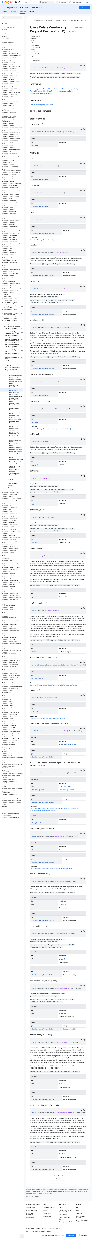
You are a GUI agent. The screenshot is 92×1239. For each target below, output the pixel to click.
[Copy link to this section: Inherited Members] (53, 111)
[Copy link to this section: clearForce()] (42, 245)
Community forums (48, 1207)
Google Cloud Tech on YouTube (82, 1221)
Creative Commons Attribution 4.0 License (75, 1189)
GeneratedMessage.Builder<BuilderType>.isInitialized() (47, 718)
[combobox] (48, 2)
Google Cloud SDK (13, 8)
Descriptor (34, 145)
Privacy (38, 1228)
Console (63, 2)
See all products (30, 1207)
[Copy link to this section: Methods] (41, 153)
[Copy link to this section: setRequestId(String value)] (53, 1035)
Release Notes (47, 1213)
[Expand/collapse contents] (40, 36)
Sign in (88, 2)
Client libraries (36, 8)
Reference (22, 11)
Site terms (45, 1228)
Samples (31, 11)
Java (26, 8)
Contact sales (30, 1217)
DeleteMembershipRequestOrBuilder (41, 105)
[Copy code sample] (84, 65)
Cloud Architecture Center (64, 1218)
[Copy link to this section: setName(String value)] (50, 926)
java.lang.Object (35, 89)
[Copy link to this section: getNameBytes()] (45, 510)
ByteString (34, 542)
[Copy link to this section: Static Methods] (47, 119)
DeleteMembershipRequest (39, 179)
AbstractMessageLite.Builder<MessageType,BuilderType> (61, 89)
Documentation (39, 20)
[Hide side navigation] (21, 1236)
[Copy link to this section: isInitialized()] (42, 690)
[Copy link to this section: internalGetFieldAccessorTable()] (58, 658)
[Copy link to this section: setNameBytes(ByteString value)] (58, 981)
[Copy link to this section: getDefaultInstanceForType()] (56, 374)
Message (61, 850)
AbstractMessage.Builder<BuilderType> (42, 91)
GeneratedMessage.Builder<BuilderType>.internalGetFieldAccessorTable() (53, 685)
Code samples (63, 1214)
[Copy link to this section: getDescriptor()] (45, 124)
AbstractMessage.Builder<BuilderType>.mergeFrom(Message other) (51, 868)
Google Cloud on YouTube (80, 1216)
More (26, 2)
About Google (30, 1228)
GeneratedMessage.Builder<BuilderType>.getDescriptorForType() (50, 429)
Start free (85, 8)
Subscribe (71, 1235)
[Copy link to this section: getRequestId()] (44, 548)
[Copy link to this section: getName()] (41, 471)
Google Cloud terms (54, 1228)
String (33, 504)
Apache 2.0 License (51, 1191)
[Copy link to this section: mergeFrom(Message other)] (55, 829)
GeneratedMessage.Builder (65, 91)
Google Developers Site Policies (74, 1191)
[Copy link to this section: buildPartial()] (42, 186)
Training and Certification (66, 1222)
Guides (13, 11)
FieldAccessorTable (37, 679)
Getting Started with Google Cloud (65, 1211)
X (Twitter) (79, 1213)
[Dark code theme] (81, 65)
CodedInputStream (65, 786)
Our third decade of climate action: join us (39, 1231)
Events (77, 1210)
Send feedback (79, 27)
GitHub (61, 1207)
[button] (11, 292)
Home (31, 20)
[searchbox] (12, 17)
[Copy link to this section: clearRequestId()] (45, 320)
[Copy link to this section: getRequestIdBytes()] (49, 603)
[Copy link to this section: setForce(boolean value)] (52, 874)
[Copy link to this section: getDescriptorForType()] (51, 401)
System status (47, 1216)
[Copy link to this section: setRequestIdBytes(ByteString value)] (62, 1105)
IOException (35, 823)
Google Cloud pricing (32, 1210)
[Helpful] (82, 20)
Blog (77, 1207)
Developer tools (50, 20)
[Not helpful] (84, 20)
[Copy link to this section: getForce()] (40, 434)
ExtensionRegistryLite (67, 790)
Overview (5, 11)
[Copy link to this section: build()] (37, 159)
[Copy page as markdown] (73, 31)
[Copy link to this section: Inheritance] (43, 84)
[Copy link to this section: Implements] (43, 100)
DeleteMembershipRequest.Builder (42, 233)
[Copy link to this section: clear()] (37, 212)
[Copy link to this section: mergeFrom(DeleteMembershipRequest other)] (71, 724)
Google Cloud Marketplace (30, 1214)
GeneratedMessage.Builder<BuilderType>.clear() (45, 240)
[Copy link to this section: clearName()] (42, 282)
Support (45, 1210)
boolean (33, 465)
